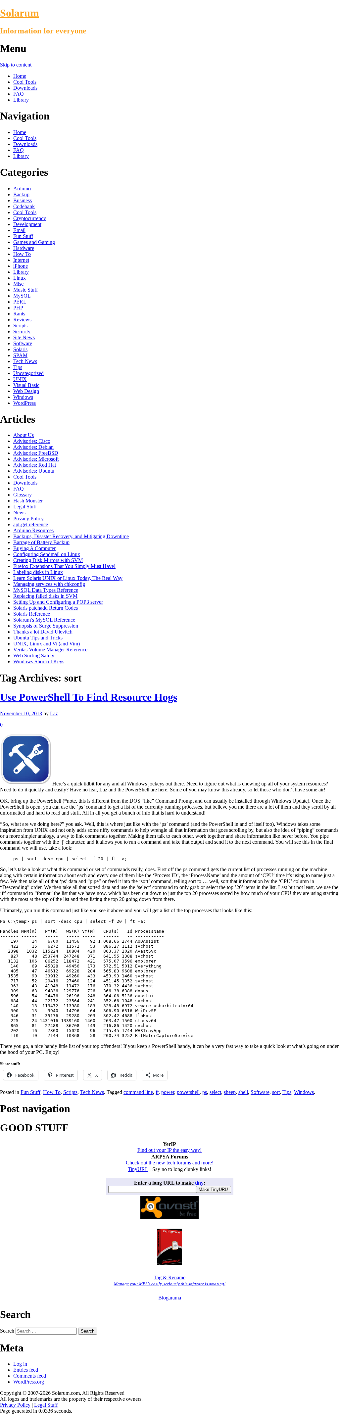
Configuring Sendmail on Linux (46, 554)
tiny (199, 1183)
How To (22, 254)
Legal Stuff (25, 506)
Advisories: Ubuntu (33, 471)
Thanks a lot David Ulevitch (43, 632)
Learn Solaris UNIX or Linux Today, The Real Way (67, 578)
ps (204, 1092)
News (19, 512)
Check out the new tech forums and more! (170, 1162)
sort (276, 1092)
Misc (18, 284)
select (215, 1092)
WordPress (24, 403)
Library (21, 100)
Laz (54, 713)
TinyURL (138, 1169)
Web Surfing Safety (33, 655)
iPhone (20, 266)
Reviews (22, 319)
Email (19, 230)
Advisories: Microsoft (36, 459)
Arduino (22, 188)
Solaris (20, 349)
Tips (17, 367)
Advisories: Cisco (31, 441)
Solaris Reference (31, 614)
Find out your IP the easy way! (169, 1150)
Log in (20, 1364)
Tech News (25, 361)
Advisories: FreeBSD (35, 453)
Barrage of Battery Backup (41, 542)
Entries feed (25, 1370)
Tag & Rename (169, 1280)
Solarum (19, 13)
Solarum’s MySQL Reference (44, 620)
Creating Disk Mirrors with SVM (48, 560)
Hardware (23, 248)
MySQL (22, 296)
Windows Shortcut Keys (38, 661)
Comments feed (29, 1376)
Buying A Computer (34, 548)
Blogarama (169, 1297)
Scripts (20, 325)
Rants (19, 313)
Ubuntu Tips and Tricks (38, 637)
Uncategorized (28, 373)
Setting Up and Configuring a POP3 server (58, 602)
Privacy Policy (28, 518)
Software (22, 343)
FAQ (18, 94)
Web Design (26, 391)
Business (22, 200)
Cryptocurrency (29, 218)
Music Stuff (25, 290)
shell (243, 1092)
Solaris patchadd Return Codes (45, 608)
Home (19, 76)
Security (21, 331)
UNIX (20, 379)
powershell (188, 1092)
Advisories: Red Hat (34, 465)
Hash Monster (28, 500)
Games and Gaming (34, 242)
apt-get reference (30, 524)
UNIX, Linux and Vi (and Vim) (46, 643)
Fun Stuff (23, 236)
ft (157, 1092)
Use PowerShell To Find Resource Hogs (88, 697)
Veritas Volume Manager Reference (50, 649)
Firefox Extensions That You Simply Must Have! (64, 566)
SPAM (20, 355)
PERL (19, 302)
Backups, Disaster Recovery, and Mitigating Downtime (71, 536)
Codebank (24, 206)
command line (138, 1092)
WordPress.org (28, 1382)
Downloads (25, 88)
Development (27, 224)
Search (7, 1331)
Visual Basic (26, 385)
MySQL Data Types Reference (45, 590)
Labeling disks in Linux (38, 572)
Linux (19, 278)
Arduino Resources (33, 530)
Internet (21, 260)
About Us (23, 435)
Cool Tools (24, 82)
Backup (21, 194)
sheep (230, 1092)
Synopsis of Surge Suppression (45, 626)
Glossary (22, 494)
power (167, 1092)
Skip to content (15, 65)
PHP (18, 307)
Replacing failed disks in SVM (45, 596)
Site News (24, 337)
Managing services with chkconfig (49, 584)
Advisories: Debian (33, 447)
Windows (23, 397)
